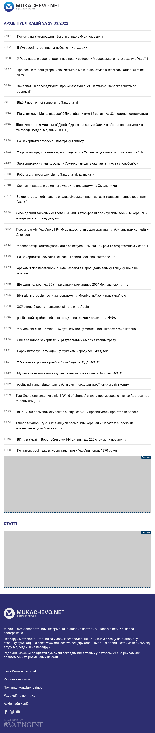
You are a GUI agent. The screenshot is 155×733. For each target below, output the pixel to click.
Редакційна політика (19, 695)
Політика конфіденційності (24, 687)
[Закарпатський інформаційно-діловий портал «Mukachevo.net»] (32, 7)
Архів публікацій (16, 704)
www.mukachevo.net (61, 643)
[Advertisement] (77, 484)
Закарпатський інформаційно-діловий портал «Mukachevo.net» (70, 629)
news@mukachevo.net (20, 671)
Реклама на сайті (17, 679)
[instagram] (12, 713)
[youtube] (18, 713)
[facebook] (6, 713)
